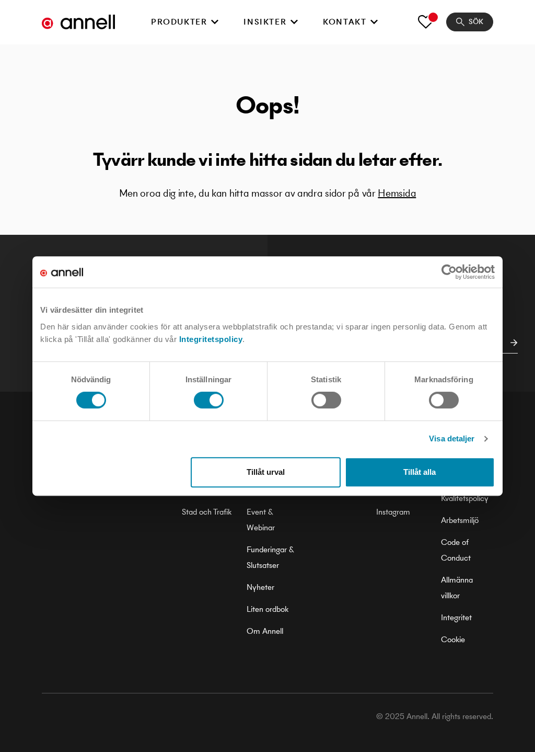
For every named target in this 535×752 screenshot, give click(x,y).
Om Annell (265, 630)
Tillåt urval (266, 472)
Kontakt (344, 21)
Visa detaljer (451, 438)
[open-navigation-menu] (215, 22)
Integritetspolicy (211, 339)
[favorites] (426, 22)
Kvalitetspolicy (465, 498)
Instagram (393, 511)
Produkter (179, 21)
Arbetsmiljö (460, 520)
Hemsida (397, 193)
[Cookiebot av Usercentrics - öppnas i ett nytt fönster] (449, 272)
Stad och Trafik (206, 511)
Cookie (453, 639)
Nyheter (260, 587)
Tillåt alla (419, 472)
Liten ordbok (267, 608)
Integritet (456, 617)
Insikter (264, 21)
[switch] (209, 400)
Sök (476, 22)
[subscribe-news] (511, 343)
